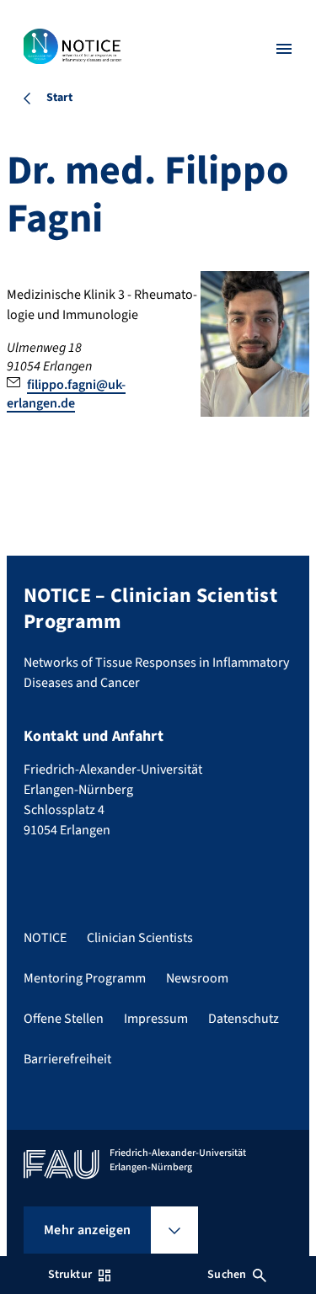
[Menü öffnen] (284, 48)
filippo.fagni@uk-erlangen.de (66, 394)
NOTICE (45, 938)
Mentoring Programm (85, 978)
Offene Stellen (64, 1018)
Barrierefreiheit (67, 1059)
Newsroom (197, 978)
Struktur (70, 1274)
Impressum (156, 1018)
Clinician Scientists (140, 938)
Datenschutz (243, 1018)
